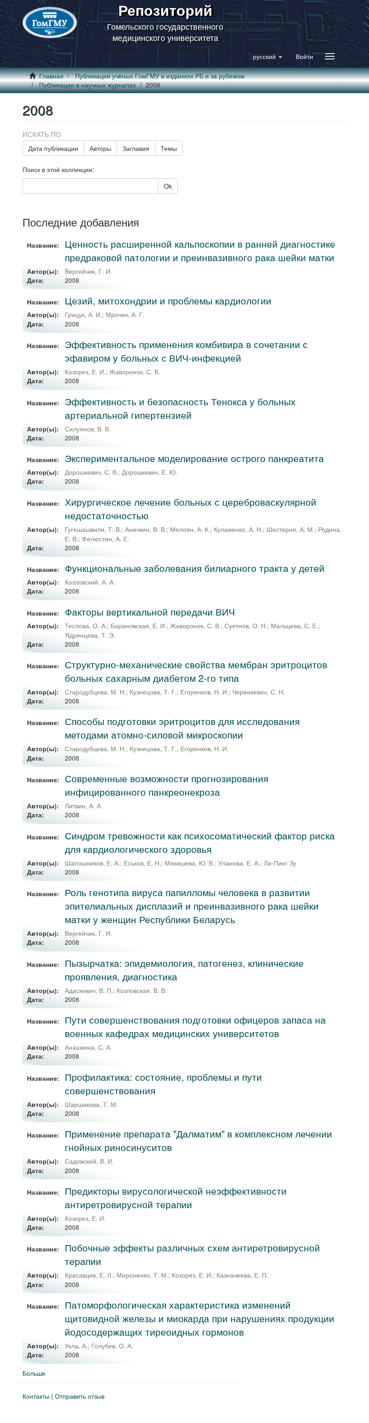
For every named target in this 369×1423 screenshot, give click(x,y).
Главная (51, 75)
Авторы (100, 148)
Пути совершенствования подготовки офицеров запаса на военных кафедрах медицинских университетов (195, 1026)
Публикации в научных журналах (87, 84)
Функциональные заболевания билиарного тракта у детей (194, 568)
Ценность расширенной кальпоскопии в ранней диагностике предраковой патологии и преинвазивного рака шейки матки (200, 250)
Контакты (36, 1395)
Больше (33, 1373)
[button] (267, 56)
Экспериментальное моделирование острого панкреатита (194, 458)
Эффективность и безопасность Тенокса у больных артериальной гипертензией (180, 407)
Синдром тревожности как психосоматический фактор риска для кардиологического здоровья (200, 842)
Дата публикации (53, 148)
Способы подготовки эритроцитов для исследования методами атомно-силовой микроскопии (182, 727)
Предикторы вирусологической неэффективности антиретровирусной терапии (176, 1197)
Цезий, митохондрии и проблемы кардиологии (168, 300)
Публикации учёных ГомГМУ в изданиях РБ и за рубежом (160, 75)
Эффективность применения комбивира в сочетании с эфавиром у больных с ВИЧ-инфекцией (186, 350)
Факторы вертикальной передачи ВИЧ (150, 611)
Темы (169, 148)
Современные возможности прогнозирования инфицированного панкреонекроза (166, 784)
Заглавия (135, 148)
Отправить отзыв (79, 1395)
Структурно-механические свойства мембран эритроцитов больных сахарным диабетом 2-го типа (196, 670)
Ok (168, 185)
